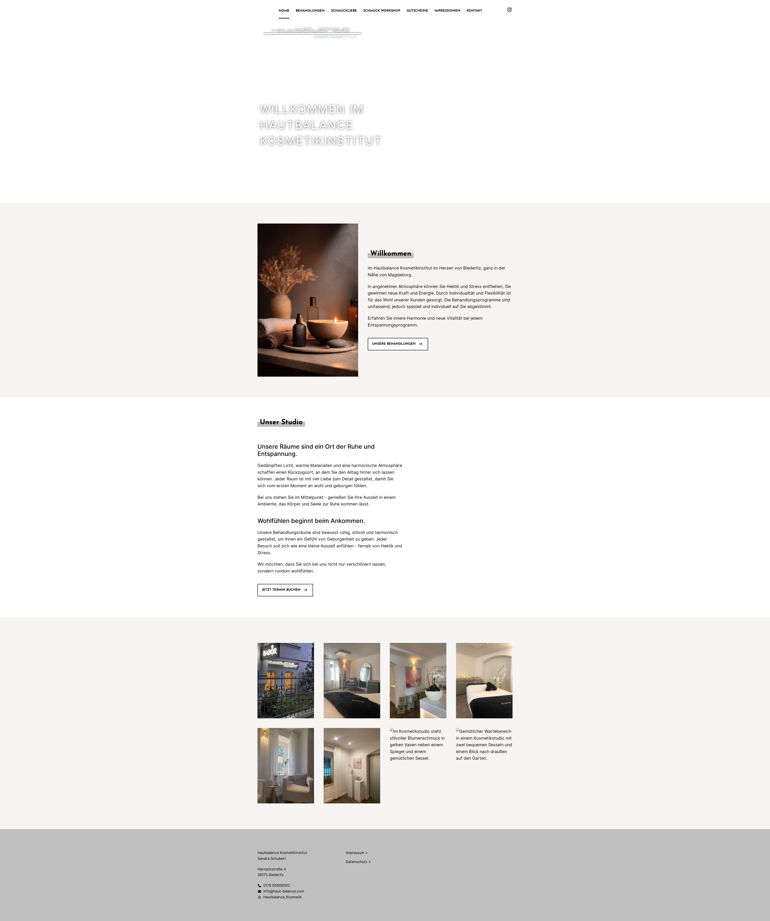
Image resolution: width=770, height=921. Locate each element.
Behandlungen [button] (310, 10)
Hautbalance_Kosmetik (282, 897)
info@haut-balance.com (283, 891)
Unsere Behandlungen (394, 344)
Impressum (355, 853)
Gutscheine (417, 10)
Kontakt (474, 10)
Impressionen (447, 10)
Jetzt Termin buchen (281, 590)
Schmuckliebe (344, 10)
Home (284, 10)
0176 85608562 (276, 885)
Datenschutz (356, 862)
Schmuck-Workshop (381, 10)
